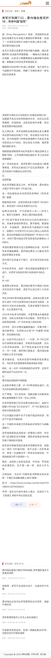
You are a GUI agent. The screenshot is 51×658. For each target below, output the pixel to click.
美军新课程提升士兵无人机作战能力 (20, 617)
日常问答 (35, 654)
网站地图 (26, 654)
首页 (17, 11)
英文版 (43, 654)
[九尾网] (25, 3)
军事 (23, 11)
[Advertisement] (25, 95)
